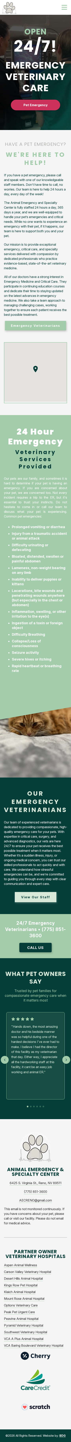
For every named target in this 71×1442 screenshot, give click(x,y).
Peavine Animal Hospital (21, 1319)
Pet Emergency (35, 105)
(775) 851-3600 (35, 1192)
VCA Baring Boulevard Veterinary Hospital (33, 1345)
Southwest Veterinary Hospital (25, 1332)
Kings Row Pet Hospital (20, 1285)
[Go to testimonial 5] (40, 1106)
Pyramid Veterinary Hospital (23, 1325)
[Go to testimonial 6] (43, 1106)
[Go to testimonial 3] (34, 1106)
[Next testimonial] (66, 1060)
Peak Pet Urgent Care (19, 1312)
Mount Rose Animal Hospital (24, 1299)
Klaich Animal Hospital (20, 1292)
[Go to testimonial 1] (27, 1106)
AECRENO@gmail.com (35, 1200)
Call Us (35, 947)
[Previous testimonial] (5, 1060)
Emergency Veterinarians (35, 326)
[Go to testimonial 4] (37, 1106)
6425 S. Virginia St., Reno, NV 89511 (36, 1183)
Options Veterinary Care (21, 1305)
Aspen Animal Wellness (20, 1265)
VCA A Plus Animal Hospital (23, 1339)
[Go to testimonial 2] (31, 1106)
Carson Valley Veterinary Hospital (27, 1272)
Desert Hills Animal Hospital (23, 1278)
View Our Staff (35, 897)
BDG (62, 1435)
